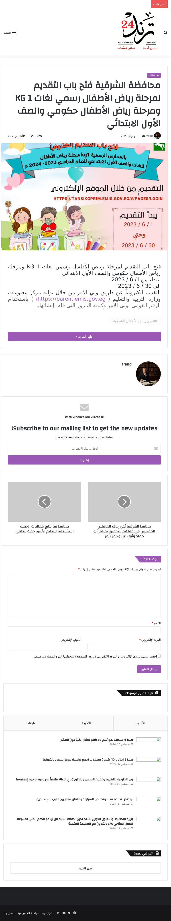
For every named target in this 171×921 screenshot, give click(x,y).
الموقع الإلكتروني (71, 639)
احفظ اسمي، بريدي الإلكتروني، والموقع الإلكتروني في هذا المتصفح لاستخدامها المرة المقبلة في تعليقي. (95, 656)
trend (149, 136)
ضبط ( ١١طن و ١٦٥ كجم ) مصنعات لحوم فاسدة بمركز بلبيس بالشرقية (87, 760)
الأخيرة (86, 723)
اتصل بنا (9, 913)
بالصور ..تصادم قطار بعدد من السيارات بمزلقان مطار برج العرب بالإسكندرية (85, 799)
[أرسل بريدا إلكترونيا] (143, 136)
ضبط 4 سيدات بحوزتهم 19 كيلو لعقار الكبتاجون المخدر (96, 740)
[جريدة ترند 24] (137, 32)
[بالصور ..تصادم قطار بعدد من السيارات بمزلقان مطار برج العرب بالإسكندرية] (148, 805)
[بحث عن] (165, 34)
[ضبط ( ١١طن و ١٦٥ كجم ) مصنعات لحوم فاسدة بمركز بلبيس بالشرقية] (148, 765)
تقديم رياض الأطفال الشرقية (134, 321)
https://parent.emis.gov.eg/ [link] (71, 299)
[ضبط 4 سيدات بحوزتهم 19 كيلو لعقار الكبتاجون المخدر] (148, 745)
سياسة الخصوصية (28, 913)
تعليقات (31, 723)
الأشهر (140, 723)
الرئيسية (47, 913)
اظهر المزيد (85, 336)
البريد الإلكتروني (150, 639)
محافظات (154, 75)
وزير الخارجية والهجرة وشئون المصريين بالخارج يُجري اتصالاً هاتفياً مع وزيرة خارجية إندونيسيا (74, 779)
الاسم (156, 623)
